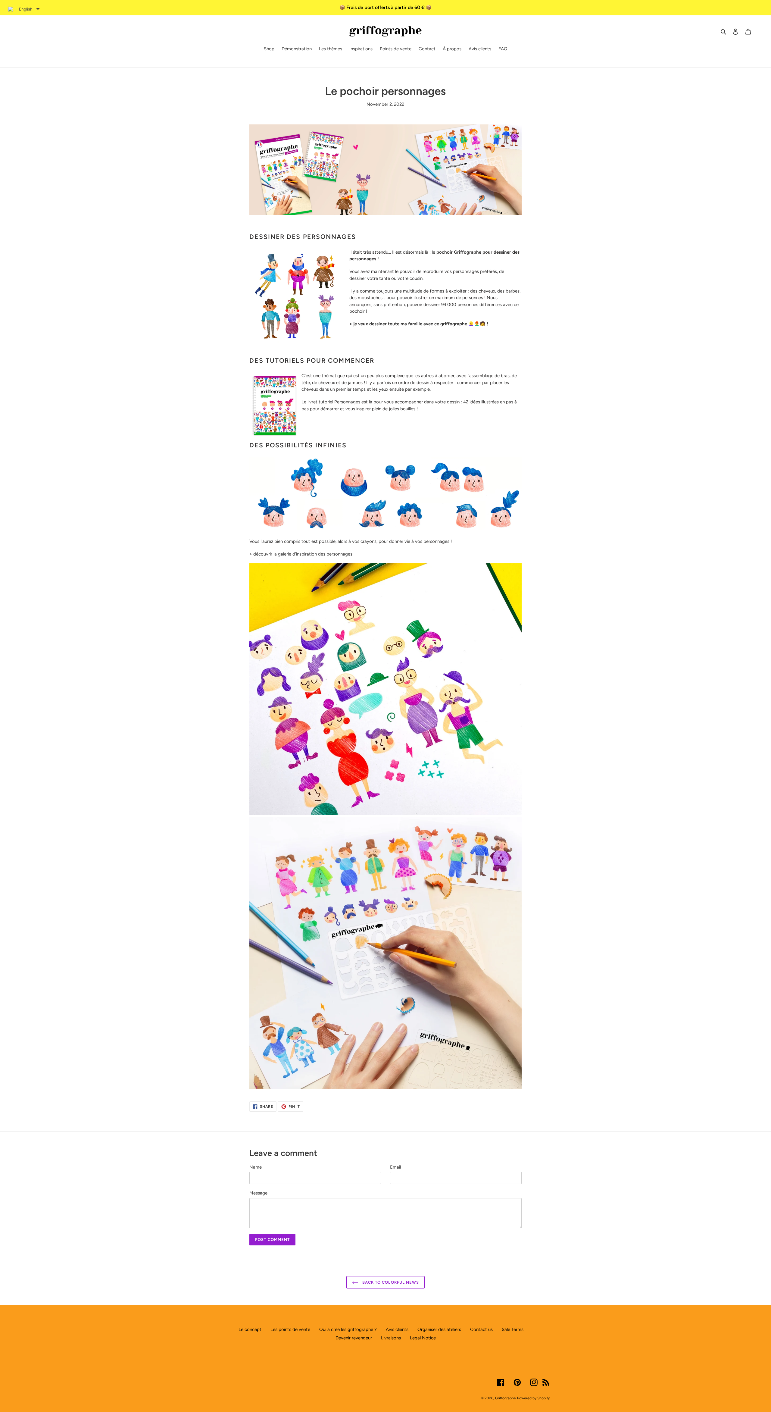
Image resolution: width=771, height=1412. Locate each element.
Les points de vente (290, 1329)
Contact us (481, 1329)
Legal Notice (423, 1338)
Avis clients (397, 1329)
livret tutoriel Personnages (333, 402)
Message (258, 1193)
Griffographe (505, 1398)
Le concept (250, 1329)
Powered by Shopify (533, 1398)
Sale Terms (512, 1329)
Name (255, 1167)
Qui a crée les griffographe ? (348, 1329)
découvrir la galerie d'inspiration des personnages (302, 554)
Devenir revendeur (354, 1338)
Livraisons (391, 1338)
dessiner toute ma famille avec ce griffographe (418, 324)
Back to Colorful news (390, 1282)
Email (395, 1167)
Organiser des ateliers (439, 1329)
